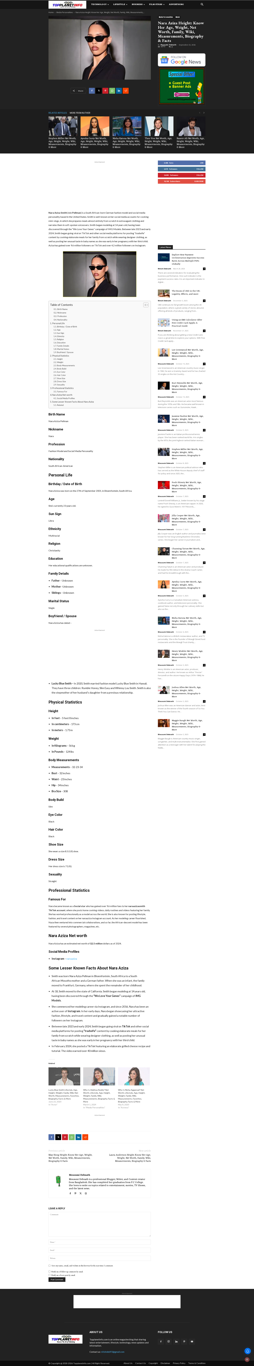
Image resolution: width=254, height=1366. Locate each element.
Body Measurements (66, 365)
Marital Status (63, 349)
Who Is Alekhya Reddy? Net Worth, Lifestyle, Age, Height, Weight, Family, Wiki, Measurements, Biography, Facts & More (99, 1096)
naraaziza (71, 958)
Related (60, 405)
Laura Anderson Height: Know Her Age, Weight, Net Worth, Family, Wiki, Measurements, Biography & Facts (130, 1158)
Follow (200, 169)
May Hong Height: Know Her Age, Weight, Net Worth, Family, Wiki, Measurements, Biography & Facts (70, 1158)
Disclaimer (165, 1363)
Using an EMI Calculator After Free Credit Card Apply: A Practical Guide (187, 323)
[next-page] (204, 113)
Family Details (63, 346)
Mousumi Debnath (168, 45)
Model (178, 17)
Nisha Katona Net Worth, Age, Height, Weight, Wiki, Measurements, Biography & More (126, 142)
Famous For (62, 391)
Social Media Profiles (66, 398)
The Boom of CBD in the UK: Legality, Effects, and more (186, 292)
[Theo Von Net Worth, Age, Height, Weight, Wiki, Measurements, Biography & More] (159, 126)
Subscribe (198, 181)
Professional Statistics (63, 388)
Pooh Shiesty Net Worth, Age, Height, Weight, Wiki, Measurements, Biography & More (187, 487)
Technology (99, 4)
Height (60, 359)
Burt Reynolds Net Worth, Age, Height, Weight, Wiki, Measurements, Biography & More (187, 387)
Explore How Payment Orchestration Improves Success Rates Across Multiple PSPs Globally (188, 259)
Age (58, 330)
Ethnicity (60, 336)
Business (137, 4)
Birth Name (62, 309)
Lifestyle (119, 4)
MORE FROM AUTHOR (80, 113)
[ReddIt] (126, 91)
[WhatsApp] (112, 91)
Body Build (61, 369)
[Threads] (86, 1193)
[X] (99, 91)
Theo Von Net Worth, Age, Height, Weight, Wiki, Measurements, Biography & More (158, 142)
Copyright (153, 1363)
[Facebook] (92, 91)
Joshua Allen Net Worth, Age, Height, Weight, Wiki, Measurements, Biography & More (186, 692)
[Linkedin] (119, 91)
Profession (62, 316)
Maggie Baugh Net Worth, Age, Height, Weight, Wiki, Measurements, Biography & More (187, 725)
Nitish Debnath (164, 269)
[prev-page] (199, 113)
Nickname (61, 313)
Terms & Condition (196, 1363)
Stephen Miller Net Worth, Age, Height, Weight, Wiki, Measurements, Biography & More (62, 142)
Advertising (176, 4)
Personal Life (58, 323)
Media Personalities (64, 12)
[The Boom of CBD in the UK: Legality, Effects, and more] (164, 294)
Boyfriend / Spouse (65, 352)
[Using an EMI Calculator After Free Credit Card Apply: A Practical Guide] (164, 322)
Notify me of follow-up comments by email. (67, 1271)
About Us (128, 1363)
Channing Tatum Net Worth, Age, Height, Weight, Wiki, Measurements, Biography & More (188, 553)
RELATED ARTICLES (58, 113)
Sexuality (61, 385)
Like (201, 163)
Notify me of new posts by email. (63, 1275)
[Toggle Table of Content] (144, 304)
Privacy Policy (179, 1363)
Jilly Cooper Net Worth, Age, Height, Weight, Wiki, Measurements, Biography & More (186, 520)
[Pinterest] (105, 91)
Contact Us (140, 1363)
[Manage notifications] (247, 1359)
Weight (60, 362)
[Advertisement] (100, 186)
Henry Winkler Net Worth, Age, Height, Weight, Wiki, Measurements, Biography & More (187, 655)
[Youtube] (192, 1342)
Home (51, 12)
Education (61, 342)
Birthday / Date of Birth (67, 326)
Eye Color (61, 372)
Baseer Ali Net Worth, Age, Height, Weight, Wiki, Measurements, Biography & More (190, 142)
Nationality (62, 320)
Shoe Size (61, 378)
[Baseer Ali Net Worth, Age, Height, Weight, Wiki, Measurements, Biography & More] (191, 126)
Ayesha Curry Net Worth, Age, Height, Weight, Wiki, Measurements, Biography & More (94, 142)
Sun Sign (60, 333)
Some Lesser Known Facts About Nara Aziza (73, 402)
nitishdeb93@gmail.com (112, 1351)
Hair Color (61, 375)
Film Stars (155, 4)
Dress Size (61, 381)
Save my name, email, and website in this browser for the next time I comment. (82, 1265)
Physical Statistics (60, 355)
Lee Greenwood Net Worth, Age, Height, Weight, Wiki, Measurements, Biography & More (188, 354)
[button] (201, 4)
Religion (60, 339)
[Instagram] (169, 1342)
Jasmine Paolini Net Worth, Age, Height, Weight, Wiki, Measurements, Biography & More (188, 420)
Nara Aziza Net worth (62, 395)
